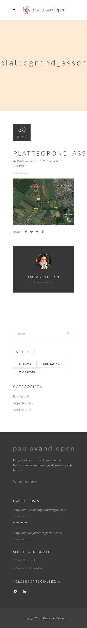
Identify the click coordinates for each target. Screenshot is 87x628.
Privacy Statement (24, 560)
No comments (51, 161)
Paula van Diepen (28, 161)
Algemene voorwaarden (27, 568)
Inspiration (51, 364)
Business (25, 364)
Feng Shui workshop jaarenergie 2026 (39, 510)
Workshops (27, 371)
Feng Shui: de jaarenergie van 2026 (37, 533)
